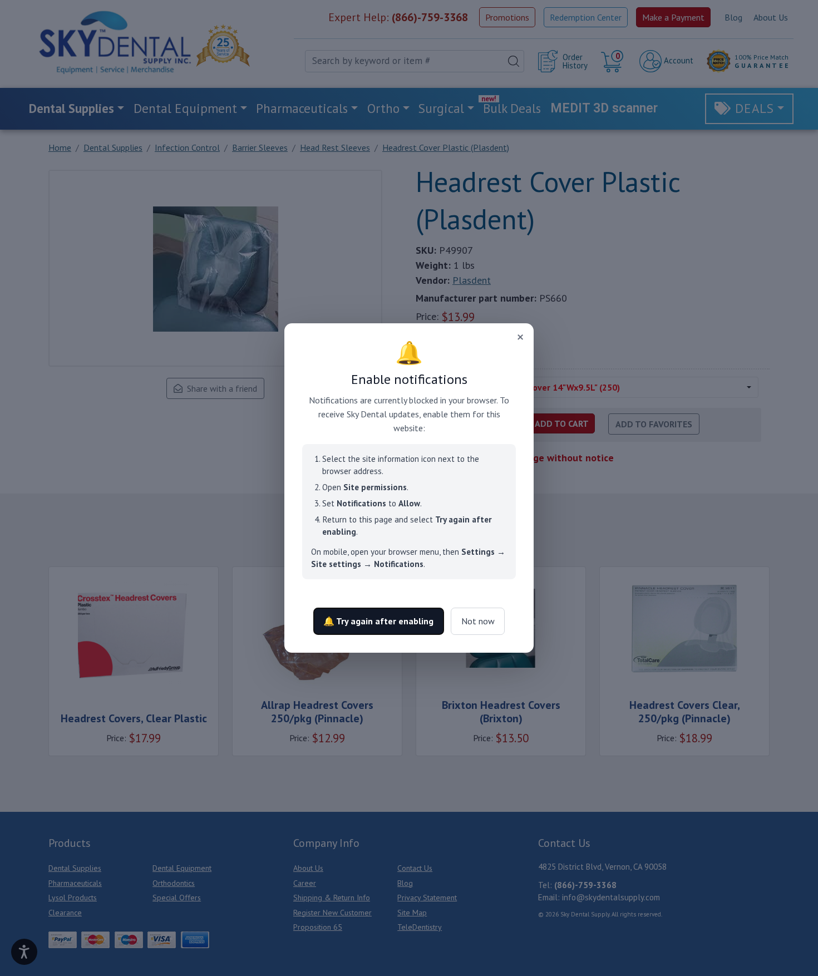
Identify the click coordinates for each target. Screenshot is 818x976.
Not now (478, 621)
